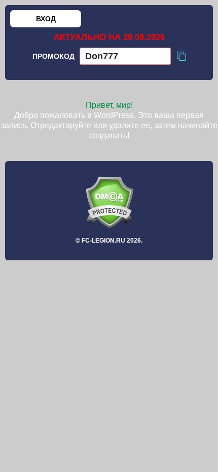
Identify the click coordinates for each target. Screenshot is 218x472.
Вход (46, 19)
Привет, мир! (109, 105)
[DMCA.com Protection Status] (109, 202)
